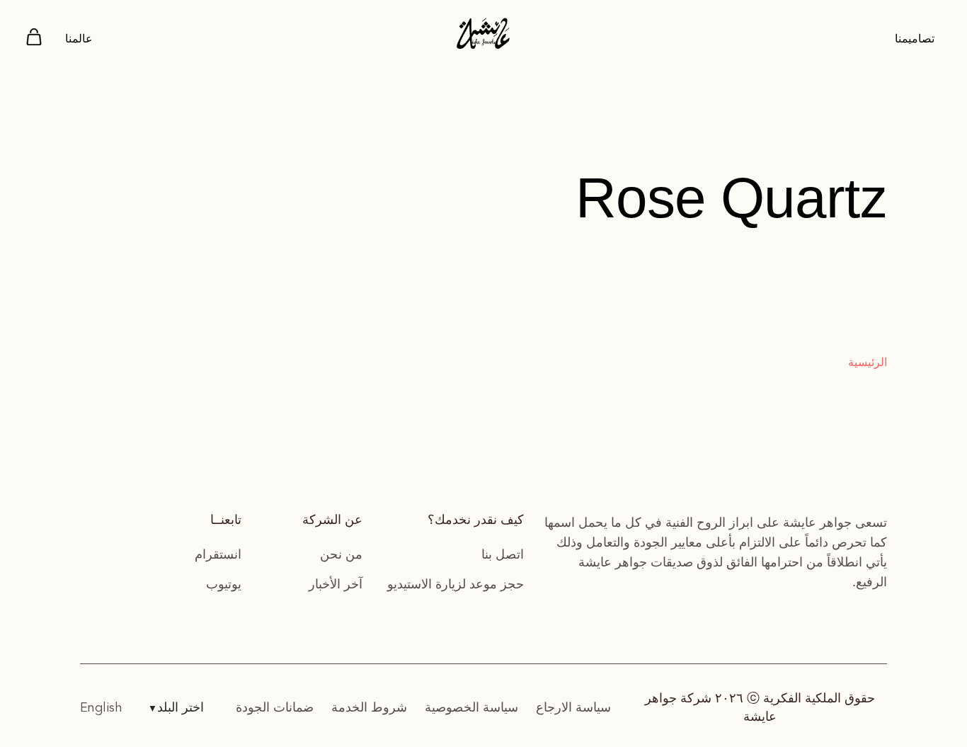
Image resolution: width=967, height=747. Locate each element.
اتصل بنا (502, 554)
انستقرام (218, 554)
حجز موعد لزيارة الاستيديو (455, 584)
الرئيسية (867, 362)
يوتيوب (223, 584)
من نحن (341, 554)
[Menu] (34, 39)
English (101, 708)
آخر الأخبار (335, 584)
